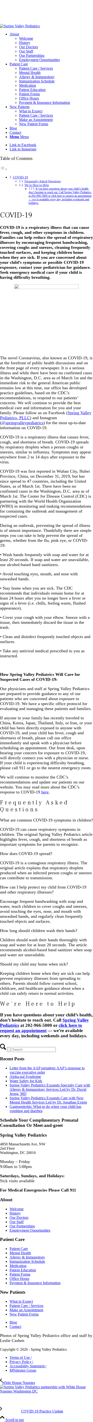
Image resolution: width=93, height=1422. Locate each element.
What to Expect (21, 1301)
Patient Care (19, 1249)
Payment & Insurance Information (35, 1283)
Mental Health (20, 1253)
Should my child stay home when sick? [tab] (34, 964)
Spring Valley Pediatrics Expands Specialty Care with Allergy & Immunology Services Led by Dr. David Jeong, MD (50, 1089)
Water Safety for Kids (26, 1081)
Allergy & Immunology (27, 1257)
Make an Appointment (26, 1310)
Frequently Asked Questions (43, 181)
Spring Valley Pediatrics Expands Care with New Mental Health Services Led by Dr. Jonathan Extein (48, 1100)
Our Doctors (19, 1217)
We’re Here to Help (37, 185)
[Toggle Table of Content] (3, 169)
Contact (15, 1327)
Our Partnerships (22, 1226)
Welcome (17, 1209)
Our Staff (17, 1222)
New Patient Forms (24, 1314)
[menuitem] (51, 47)
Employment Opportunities (30, 1230)
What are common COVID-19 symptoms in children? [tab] (46, 820)
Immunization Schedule (27, 1261)
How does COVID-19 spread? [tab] (26, 853)
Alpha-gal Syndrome (25, 1077)
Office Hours (19, 1279)
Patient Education (23, 1270)
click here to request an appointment (41, 1028)
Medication (18, 1266)
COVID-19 (20, 177)
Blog (13, 1322)
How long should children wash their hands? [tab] (38, 930)
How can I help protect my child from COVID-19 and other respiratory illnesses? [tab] (43, 889)
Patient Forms (20, 1274)
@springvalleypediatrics (22, 422)
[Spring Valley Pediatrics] (20, 26)
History (15, 1213)
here (45, 792)
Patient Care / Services (26, 1306)
